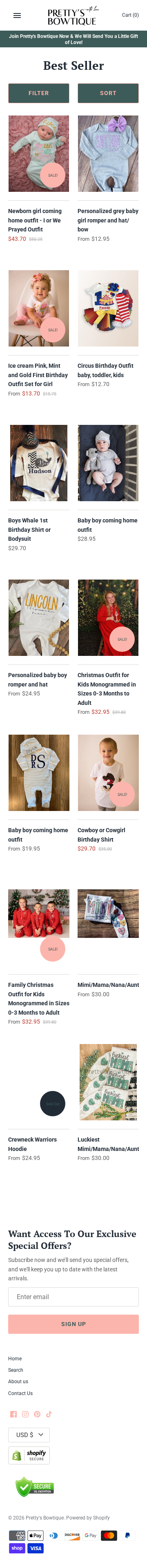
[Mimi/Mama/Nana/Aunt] (108, 927)
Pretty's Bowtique (45, 1518)
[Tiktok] (49, 1415)
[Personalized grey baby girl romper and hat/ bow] (108, 154)
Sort (108, 93)
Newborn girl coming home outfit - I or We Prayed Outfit (35, 220)
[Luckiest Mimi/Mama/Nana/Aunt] (108, 1082)
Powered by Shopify (88, 1518)
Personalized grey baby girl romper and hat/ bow (108, 220)
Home (15, 1359)
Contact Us (20, 1393)
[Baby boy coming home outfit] (108, 463)
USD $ (24, 1435)
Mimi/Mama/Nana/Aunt (108, 985)
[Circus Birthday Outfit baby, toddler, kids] (108, 308)
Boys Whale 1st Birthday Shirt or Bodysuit (29, 529)
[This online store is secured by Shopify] (29, 1455)
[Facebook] (13, 1415)
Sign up (73, 1324)
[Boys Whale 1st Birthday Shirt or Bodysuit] (38, 463)
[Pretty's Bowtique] (73, 15)
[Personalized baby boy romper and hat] (38, 618)
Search (15, 1370)
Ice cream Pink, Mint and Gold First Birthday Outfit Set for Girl (38, 374)
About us (18, 1381)
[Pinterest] (37, 1415)
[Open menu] (17, 15)
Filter (39, 93)
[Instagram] (25, 1415)
